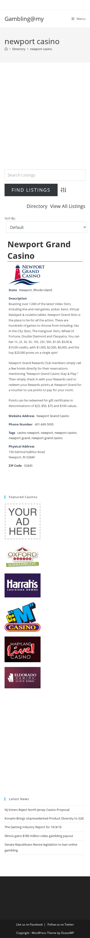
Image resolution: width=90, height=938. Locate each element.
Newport (25, 290)
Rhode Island (42, 290)
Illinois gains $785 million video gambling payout (39, 836)
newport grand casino (47, 438)
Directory (37, 206)
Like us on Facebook (29, 924)
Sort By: (10, 218)
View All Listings (67, 206)
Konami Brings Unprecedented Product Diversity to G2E (44, 818)
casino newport (28, 433)
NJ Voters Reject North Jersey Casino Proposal (37, 810)
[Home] (6, 49)
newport (47, 433)
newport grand (19, 438)
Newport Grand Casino (52, 416)
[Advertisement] (45, 122)
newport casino (41, 49)
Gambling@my (24, 19)
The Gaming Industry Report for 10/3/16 (33, 827)
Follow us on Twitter (61, 924)
